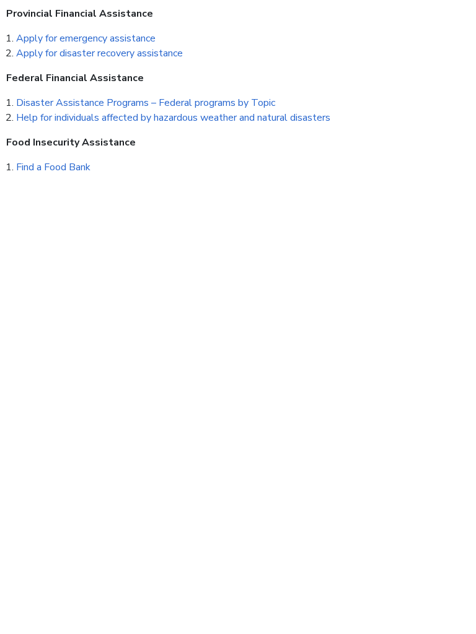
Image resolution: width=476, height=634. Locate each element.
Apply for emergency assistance (86, 38)
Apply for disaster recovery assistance (99, 53)
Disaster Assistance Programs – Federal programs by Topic (145, 103)
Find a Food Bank (53, 167)
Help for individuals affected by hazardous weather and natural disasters (173, 117)
